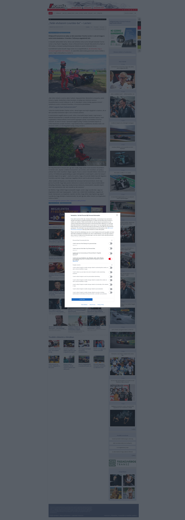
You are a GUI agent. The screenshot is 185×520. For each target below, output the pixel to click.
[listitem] (92, 240)
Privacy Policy (101, 304)
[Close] (117, 215)
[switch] (110, 243)
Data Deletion (84, 304)
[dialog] (92, 260)
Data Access (92, 304)
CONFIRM (82, 299)
